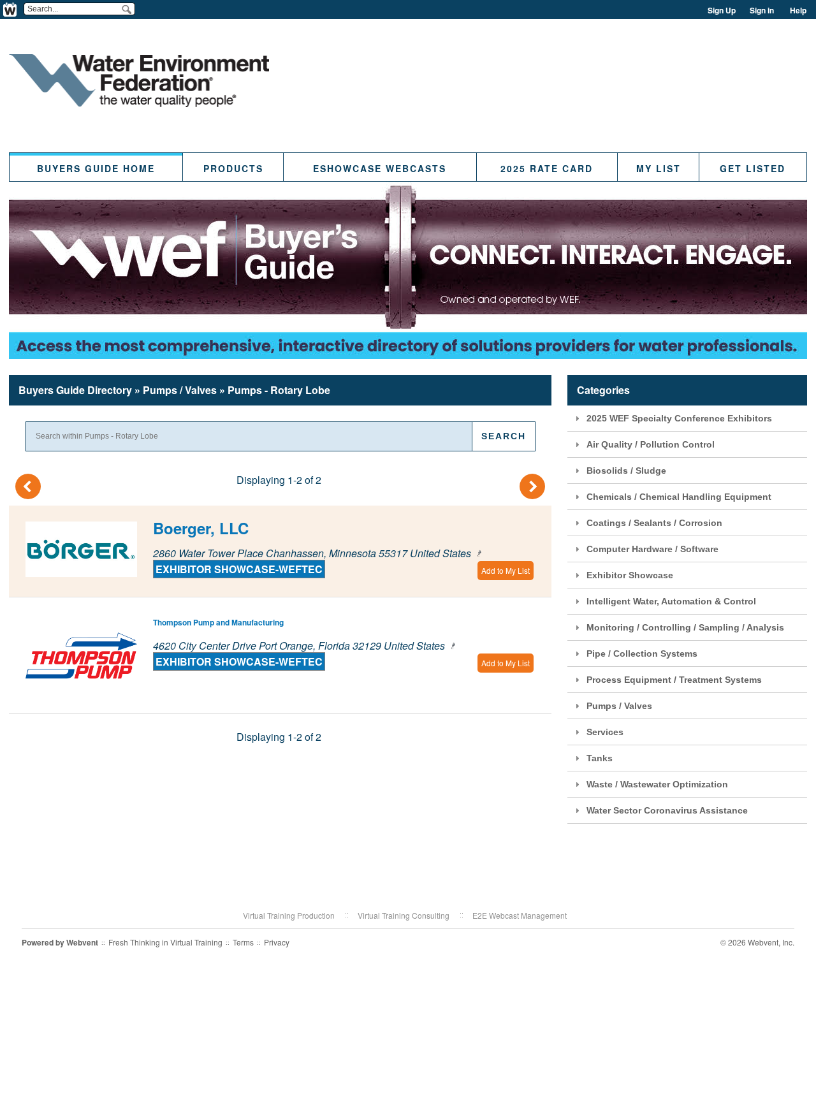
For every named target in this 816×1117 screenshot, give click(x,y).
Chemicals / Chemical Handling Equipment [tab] (678, 497)
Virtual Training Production (289, 915)
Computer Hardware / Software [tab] (652, 549)
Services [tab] (604, 732)
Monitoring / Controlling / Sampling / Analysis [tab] (685, 627)
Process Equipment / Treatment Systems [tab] (674, 680)
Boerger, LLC (201, 528)
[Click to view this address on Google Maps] (477, 553)
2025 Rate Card (546, 168)
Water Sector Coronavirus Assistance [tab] (667, 810)
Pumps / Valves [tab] (619, 706)
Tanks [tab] (599, 758)
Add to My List (505, 570)
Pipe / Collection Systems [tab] (641, 653)
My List (658, 168)
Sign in (762, 10)
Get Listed (752, 168)
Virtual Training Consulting (403, 915)
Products (233, 168)
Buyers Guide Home (96, 168)
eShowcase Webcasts (379, 168)
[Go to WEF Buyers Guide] (139, 103)
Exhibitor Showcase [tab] (629, 575)
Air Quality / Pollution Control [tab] (650, 444)
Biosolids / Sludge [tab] (626, 470)
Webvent (82, 942)
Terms (243, 942)
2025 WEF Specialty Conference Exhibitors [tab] (679, 418)
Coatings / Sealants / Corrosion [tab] (654, 523)
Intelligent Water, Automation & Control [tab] (671, 601)
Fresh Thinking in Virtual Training (165, 942)
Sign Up (722, 10)
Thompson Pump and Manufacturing (218, 622)
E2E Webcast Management (519, 915)
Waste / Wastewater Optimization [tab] (657, 784)
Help (798, 10)
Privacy (276, 942)
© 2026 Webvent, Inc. (757, 942)
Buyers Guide (75, 390)
